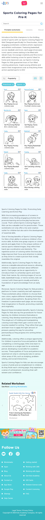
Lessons (29, 30)
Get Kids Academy (33, 476)
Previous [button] (3, 405)
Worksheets (8, 462)
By (4, 78)
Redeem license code (34, 485)
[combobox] (12, 78)
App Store (7, 485)
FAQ (27, 494)
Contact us (8, 480)
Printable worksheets (12, 30)
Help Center (8, 498)
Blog (6, 471)
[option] (22, 405)
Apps (6, 467)
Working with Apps (33, 471)
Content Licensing (33, 489)
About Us (7, 476)
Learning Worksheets (18, 387)
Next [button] (41, 405)
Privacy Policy (27, 510)
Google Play (8, 489)
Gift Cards (29, 480)
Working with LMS (32, 467)
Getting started (31, 462)
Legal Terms (16, 510)
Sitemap (7, 494)
